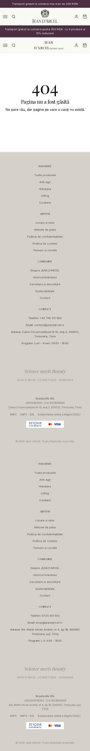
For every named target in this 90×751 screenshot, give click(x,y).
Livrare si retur (45, 222)
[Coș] (85, 16)
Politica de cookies (45, 243)
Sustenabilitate (45, 291)
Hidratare (45, 189)
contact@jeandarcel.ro (49, 325)
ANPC (13, 414)
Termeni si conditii (45, 250)
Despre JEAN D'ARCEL (45, 270)
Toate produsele (45, 175)
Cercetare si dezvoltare (45, 284)
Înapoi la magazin (45, 122)
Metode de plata (45, 229)
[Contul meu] (76, 16)
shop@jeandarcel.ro (49, 622)
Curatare (45, 202)
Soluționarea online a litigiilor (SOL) (59, 414)
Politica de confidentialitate (45, 236)
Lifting (45, 195)
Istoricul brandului (45, 277)
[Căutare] (13, 16)
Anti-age (45, 182)
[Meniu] (5, 16)
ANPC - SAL (27, 414)
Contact (45, 298)
